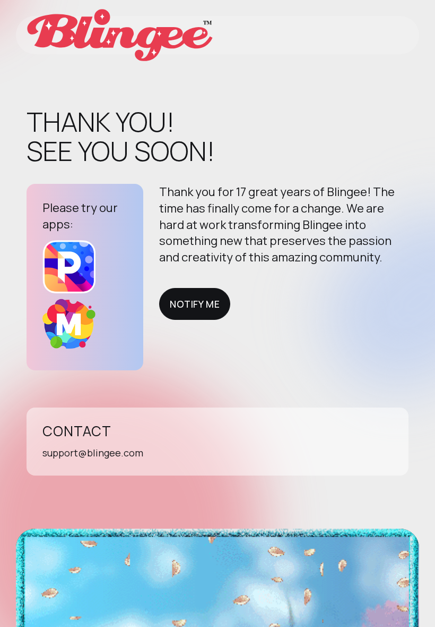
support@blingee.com (92, 452)
